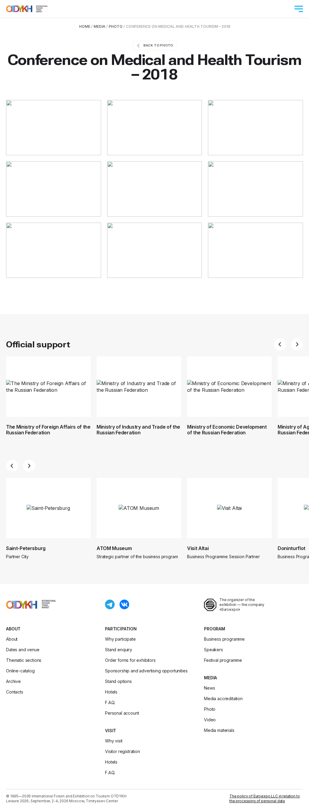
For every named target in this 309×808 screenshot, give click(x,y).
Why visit (114, 740)
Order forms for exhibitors (130, 660)
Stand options (118, 681)
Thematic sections (23, 660)
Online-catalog (20, 670)
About (13, 628)
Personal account (122, 713)
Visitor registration (122, 751)
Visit (110, 730)
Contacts (14, 691)
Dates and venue (23, 649)
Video (210, 719)
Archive (13, 681)
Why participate (120, 639)
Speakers (213, 649)
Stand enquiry (118, 649)
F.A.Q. (110, 702)
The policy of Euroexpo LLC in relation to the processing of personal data (264, 798)
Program (214, 628)
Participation (121, 628)
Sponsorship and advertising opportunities (146, 670)
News (209, 688)
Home (84, 26)
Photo (116, 26)
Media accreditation (223, 698)
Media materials (219, 730)
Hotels (111, 691)
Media (99, 26)
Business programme (224, 639)
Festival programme (223, 660)
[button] (280, 344)
